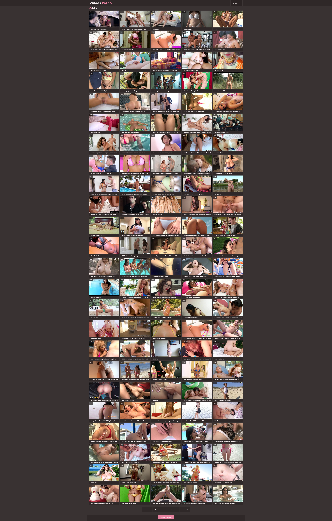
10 (187, 509)
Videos (100, 3)
